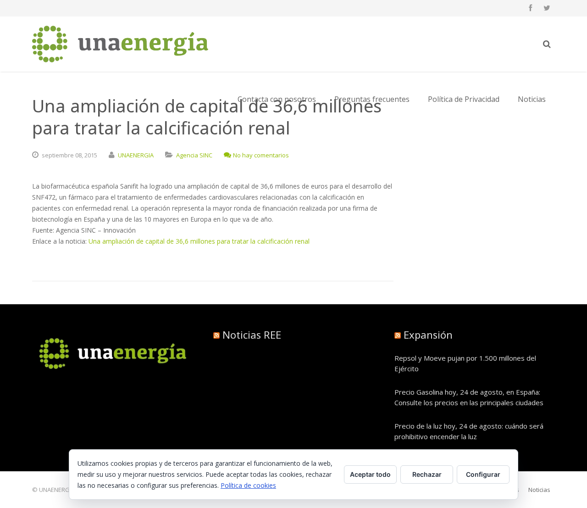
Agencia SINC (194, 155)
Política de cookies (248, 485)
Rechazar (427, 474)
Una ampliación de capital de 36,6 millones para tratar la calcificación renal (199, 241)
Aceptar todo (370, 474)
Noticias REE (251, 334)
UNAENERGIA (136, 155)
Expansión (428, 334)
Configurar (483, 474)
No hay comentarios (261, 155)
